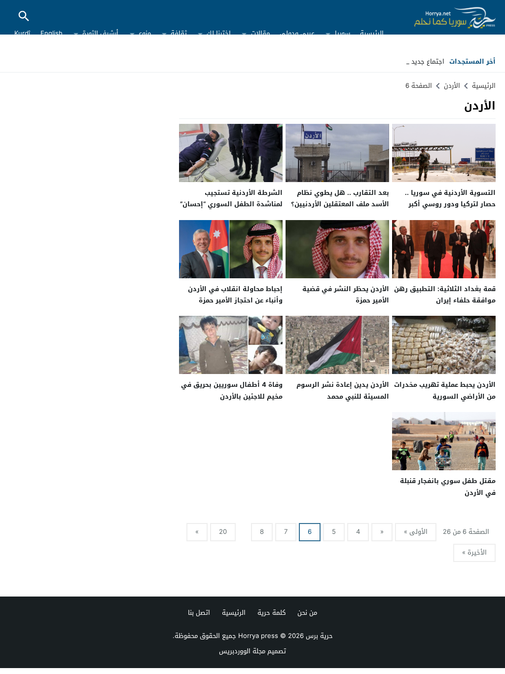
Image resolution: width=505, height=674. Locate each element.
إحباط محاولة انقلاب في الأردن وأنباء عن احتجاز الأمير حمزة (235, 294)
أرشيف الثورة (100, 33)
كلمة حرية (271, 612)
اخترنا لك (219, 33)
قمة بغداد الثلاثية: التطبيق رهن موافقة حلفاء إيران (445, 294)
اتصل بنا (199, 612)
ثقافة (179, 33)
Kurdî (22, 33)
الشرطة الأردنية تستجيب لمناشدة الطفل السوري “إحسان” (231, 198)
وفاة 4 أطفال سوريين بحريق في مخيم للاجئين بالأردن (232, 390)
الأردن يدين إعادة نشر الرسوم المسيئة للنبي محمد (342, 390)
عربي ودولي (297, 33)
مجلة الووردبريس (242, 651)
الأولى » (416, 531)
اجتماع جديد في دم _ (414, 61)
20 (223, 531)
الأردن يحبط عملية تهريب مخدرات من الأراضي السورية (445, 390)
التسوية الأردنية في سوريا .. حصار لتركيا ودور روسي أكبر (450, 198)
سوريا (342, 33)
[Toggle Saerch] (23, 17)
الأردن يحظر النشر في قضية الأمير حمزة (345, 294)
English (51, 33)
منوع (145, 33)
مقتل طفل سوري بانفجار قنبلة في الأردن (448, 486)
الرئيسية (372, 33)
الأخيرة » (474, 552)
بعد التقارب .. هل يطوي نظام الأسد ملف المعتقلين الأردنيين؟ (340, 198)
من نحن (307, 612)
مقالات (260, 33)
